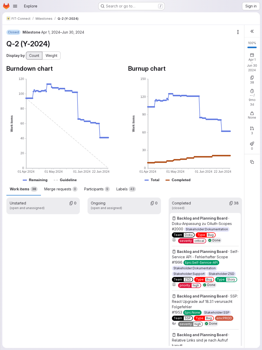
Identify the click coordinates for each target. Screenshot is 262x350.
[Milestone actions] (238, 32)
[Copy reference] (252, 162)
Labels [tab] (125, 189)
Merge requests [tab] (60, 189)
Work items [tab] (23, 189)
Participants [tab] (96, 189)
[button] (38, 180)
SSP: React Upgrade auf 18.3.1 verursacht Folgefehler (205, 301)
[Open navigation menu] (15, 6)
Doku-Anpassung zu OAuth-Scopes (202, 223)
